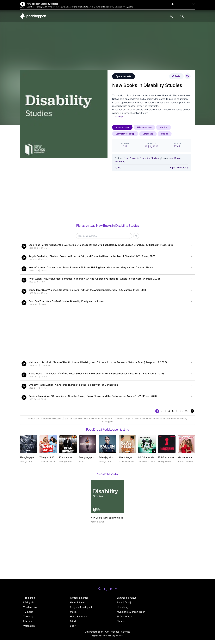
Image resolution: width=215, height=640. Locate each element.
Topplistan (29, 597)
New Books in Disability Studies (141, 158)
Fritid (73, 621)
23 (186, 410)
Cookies (125, 631)
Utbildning (122, 607)
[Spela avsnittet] (23, 246)
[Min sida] (171, 16)
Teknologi (28, 616)
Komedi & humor (79, 597)
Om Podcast (112, 631)
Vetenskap (148, 133)
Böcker (164, 133)
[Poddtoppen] (33, 16)
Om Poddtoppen (94, 631)
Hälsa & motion (144, 127)
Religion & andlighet (81, 607)
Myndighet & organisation (131, 611)
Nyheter (121, 621)
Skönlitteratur (124, 616)
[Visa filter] (136, 236)
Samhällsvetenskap (125, 133)
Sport (73, 625)
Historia (27, 621)
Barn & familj (124, 602)
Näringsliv (28, 602)
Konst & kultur (122, 127)
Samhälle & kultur (126, 597)
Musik (73, 611)
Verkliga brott (30, 607)
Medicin (163, 127)
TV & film (28, 611)
